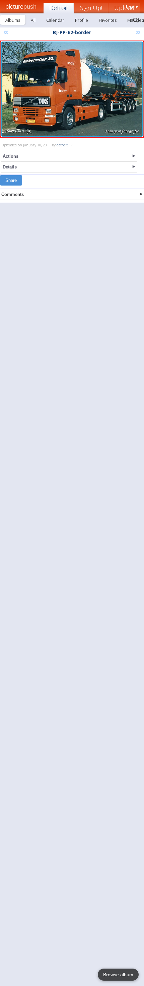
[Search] (135, 20)
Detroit (58, 8)
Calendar (55, 20)
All (33, 20)
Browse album (118, 974)
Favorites (108, 20)
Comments (12, 194)
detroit (62, 144)
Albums (12, 20)
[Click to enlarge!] (72, 89)
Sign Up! (91, 8)
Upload (124, 8)
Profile (81, 20)
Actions (10, 156)
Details (10, 166)
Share (11, 180)
